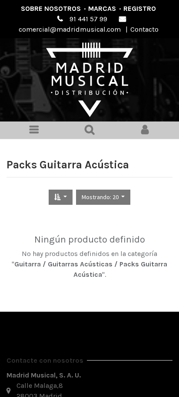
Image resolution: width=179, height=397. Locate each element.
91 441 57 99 (88, 19)
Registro (139, 8)
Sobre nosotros (51, 8)
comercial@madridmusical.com (70, 29)
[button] (61, 197)
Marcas (102, 8)
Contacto (144, 29)
